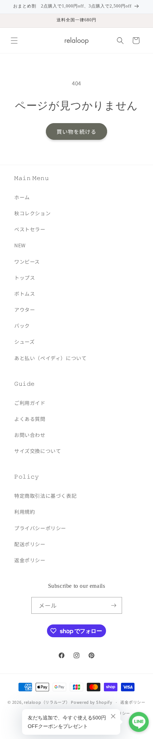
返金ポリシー (30, 560)
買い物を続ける (76, 131)
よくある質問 (30, 418)
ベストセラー (30, 229)
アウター (24, 309)
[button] (14, 40)
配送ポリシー (30, 544)
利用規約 (24, 511)
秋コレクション (32, 213)
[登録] (114, 605)
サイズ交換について (37, 450)
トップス (24, 277)
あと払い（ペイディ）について (50, 357)
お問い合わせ (30, 434)
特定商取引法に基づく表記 (45, 495)
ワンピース (27, 261)
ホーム (22, 197)
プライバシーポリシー (40, 528)
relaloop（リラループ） (47, 702)
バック (22, 325)
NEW (20, 245)
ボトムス (24, 293)
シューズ (24, 341)
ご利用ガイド (30, 402)
